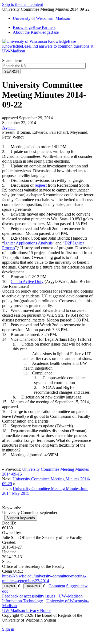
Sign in (8, 629)
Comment (57, 586)
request (41, 185)
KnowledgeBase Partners (34, 27)
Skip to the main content (22, 4)
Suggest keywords (20, 518)
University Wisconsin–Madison (41, 18)
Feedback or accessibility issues (28, 596)
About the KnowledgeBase (36, 32)
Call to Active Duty (27, 281)
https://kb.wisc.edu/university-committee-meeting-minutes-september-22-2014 (44, 578)
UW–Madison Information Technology (42, 598)
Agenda (8, 127)
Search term (12, 60)
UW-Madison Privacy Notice (26, 610)
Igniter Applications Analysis (28, 243)
